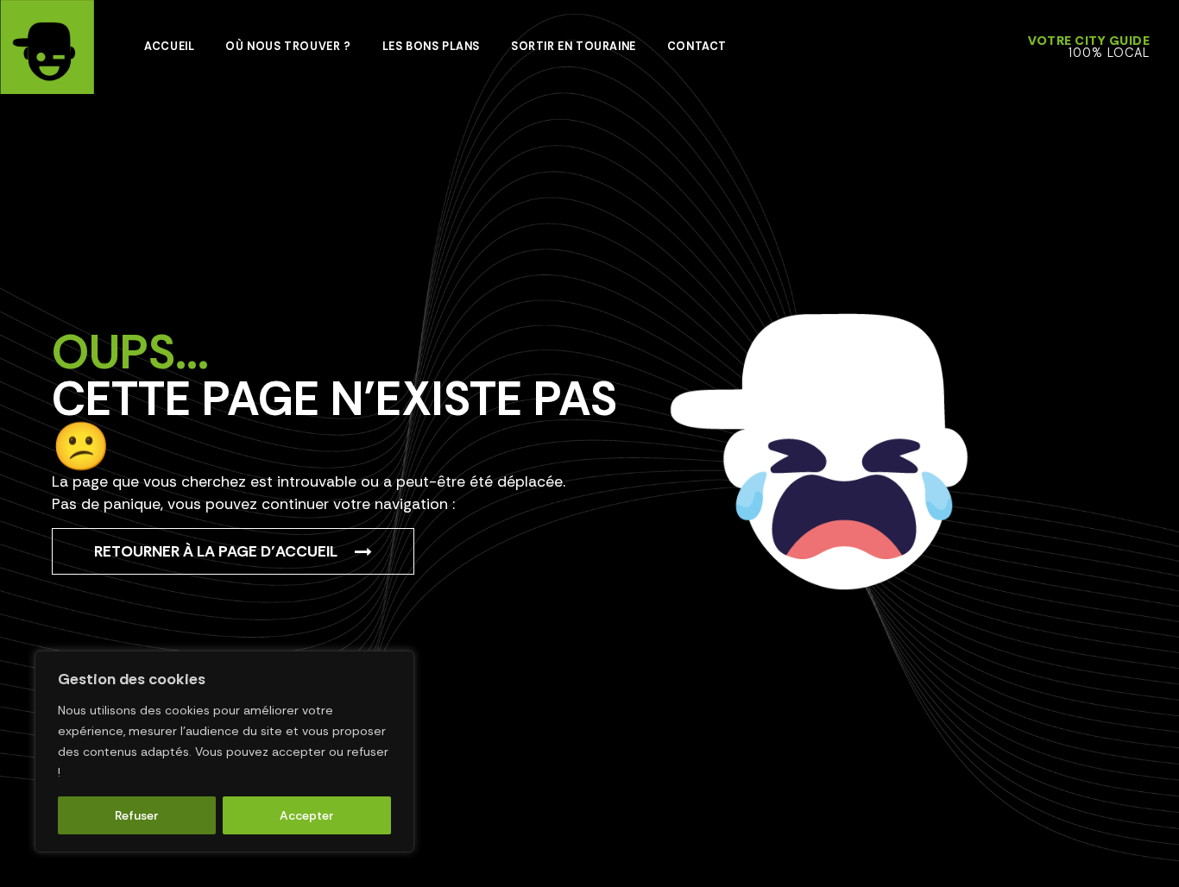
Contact (697, 46)
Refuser (137, 815)
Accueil (169, 46)
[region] (224, 751)
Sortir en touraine (573, 46)
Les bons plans (431, 46)
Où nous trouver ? (287, 46)
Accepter (307, 815)
